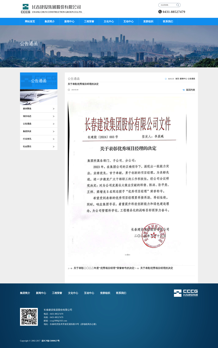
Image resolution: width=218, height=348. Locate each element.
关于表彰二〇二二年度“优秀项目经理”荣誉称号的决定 (104, 268)
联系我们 (168, 21)
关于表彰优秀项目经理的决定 (156, 268)
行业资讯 (38, 139)
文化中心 (109, 21)
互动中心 (129, 21)
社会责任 (38, 146)
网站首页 (30, 21)
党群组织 (148, 21)
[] (158, 8)
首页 (177, 79)
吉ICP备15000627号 (51, 341)
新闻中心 (69, 21)
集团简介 (50, 21)
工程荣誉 (89, 21)
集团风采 (38, 131)
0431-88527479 (171, 12)
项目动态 (38, 116)
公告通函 (38, 123)
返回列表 (190, 90)
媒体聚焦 (38, 108)
